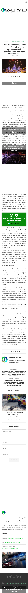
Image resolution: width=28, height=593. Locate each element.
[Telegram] (10, 576)
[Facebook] (14, 576)
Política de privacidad (11, 583)
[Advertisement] (14, 28)
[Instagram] (17, 576)
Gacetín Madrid (15, 357)
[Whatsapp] (20, 576)
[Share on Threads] (17, 77)
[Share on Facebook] (8, 77)
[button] (3, 406)
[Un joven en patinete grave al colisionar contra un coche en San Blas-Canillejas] (14, 402)
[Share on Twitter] (10, 77)
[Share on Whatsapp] (14, 77)
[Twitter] (7, 576)
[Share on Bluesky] (19, 77)
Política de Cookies (21, 583)
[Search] (23, 2)
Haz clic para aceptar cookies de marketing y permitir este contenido (14, 81)
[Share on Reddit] (12, 77)
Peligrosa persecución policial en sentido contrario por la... (14, 562)
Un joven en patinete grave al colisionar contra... (14, 413)
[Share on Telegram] (16, 77)
